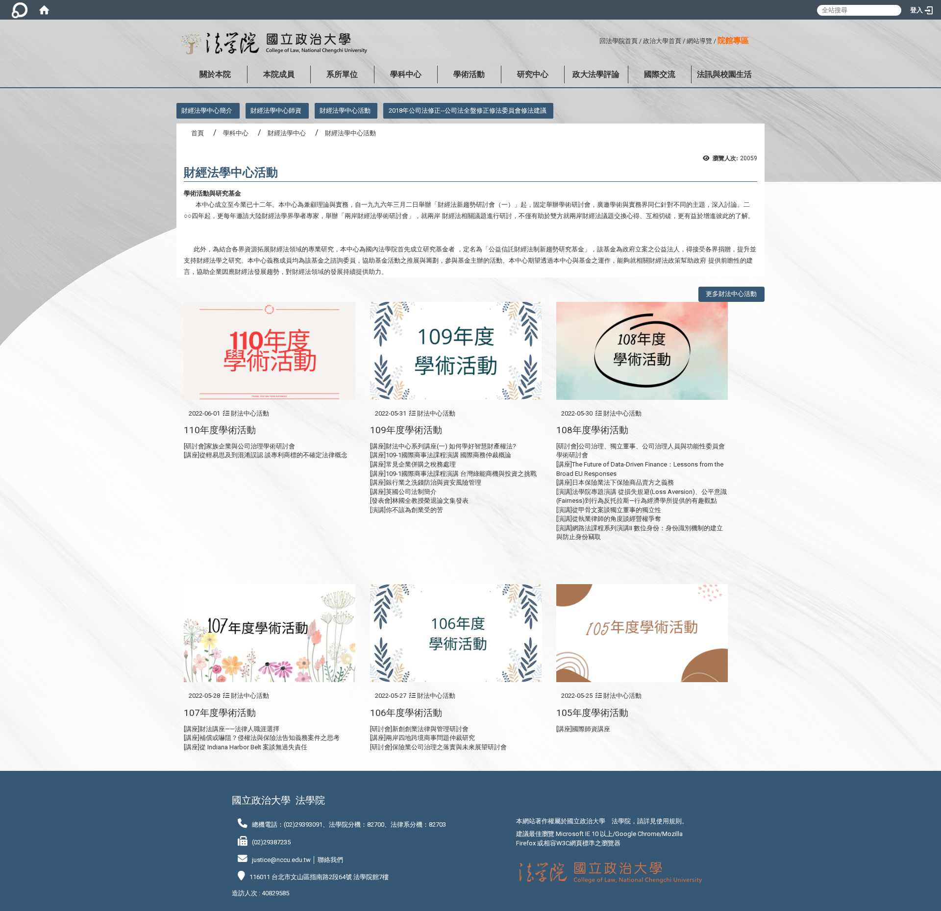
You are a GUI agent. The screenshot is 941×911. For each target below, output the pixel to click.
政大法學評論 (595, 74)
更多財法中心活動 (731, 293)
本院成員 (279, 74)
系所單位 (342, 74)
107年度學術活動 (220, 712)
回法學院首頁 (618, 41)
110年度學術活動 (220, 430)
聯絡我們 (330, 859)
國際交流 (659, 74)
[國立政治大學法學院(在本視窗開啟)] (271, 43)
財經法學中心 (287, 133)
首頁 (197, 133)
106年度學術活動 (406, 712)
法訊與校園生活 (724, 74)
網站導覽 (699, 41)
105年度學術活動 (592, 712)
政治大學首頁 (662, 41)
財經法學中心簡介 (206, 110)
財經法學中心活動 (345, 110)
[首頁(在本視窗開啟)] (44, 10)
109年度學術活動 (406, 430)
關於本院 (215, 74)
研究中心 (532, 74)
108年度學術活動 (592, 430)
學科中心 (405, 74)
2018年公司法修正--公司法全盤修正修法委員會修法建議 (467, 110)
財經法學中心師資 (275, 110)
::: (596, 39)
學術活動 (469, 74)
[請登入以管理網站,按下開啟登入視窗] (19, 10)
